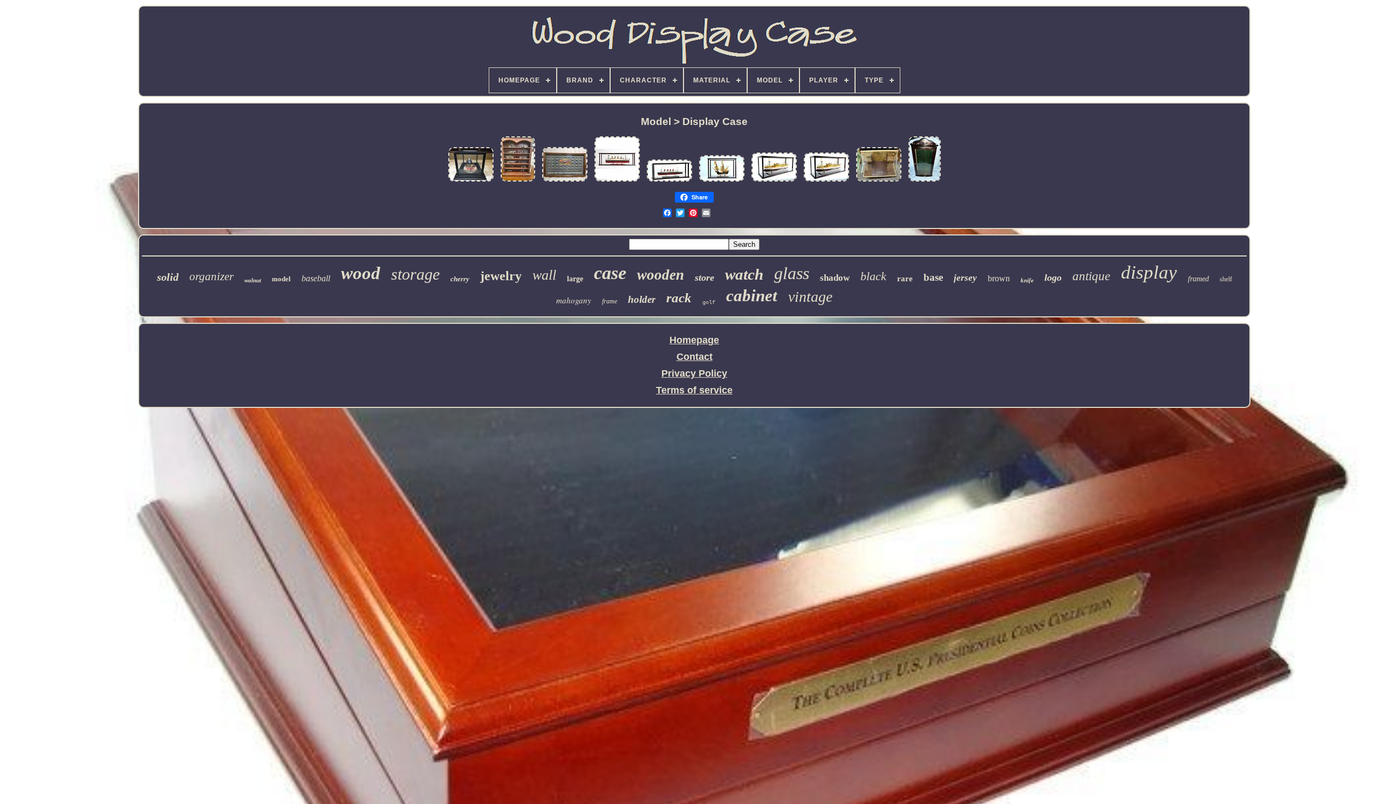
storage (415, 274)
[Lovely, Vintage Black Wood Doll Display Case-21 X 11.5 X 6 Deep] (924, 180)
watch (744, 274)
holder (641, 299)
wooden (660, 275)
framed (1198, 279)
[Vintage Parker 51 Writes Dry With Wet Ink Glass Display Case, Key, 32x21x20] (879, 180)
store (704, 277)
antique (1091, 276)
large (575, 279)
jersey (965, 278)
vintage (810, 296)
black (873, 276)
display (1149, 272)
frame (609, 301)
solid (168, 277)
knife (1027, 280)
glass (791, 273)
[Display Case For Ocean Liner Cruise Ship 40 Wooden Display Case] (617, 180)
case (610, 273)
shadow (835, 278)
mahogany (573, 300)
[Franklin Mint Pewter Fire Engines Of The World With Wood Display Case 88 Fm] (517, 180)
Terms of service (694, 390)
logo (1053, 277)
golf (708, 303)
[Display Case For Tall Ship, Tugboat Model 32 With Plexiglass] (722, 180)
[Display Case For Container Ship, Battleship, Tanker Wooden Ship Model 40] (774, 180)
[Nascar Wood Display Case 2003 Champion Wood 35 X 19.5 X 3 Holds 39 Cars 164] (565, 180)
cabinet (751, 295)
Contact (694, 356)
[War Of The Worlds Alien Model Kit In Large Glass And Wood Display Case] (471, 180)
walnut (252, 280)
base (933, 277)
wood (360, 273)
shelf (1226, 279)
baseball (316, 278)
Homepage (694, 340)
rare (905, 278)
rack (679, 297)
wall (544, 275)
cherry (459, 279)
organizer (211, 276)
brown (999, 278)
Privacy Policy (694, 373)
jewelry (501, 276)
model (281, 279)
